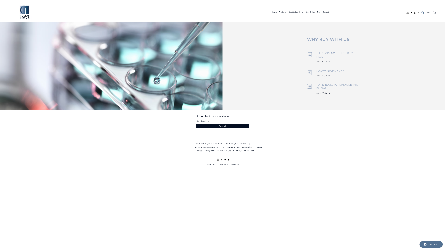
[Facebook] (418, 13)
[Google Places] (411, 13)
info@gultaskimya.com (206, 151)
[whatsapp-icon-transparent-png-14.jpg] (408, 13)
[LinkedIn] (414, 13)
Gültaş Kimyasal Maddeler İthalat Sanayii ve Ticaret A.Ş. (223, 143)
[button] (434, 12)
